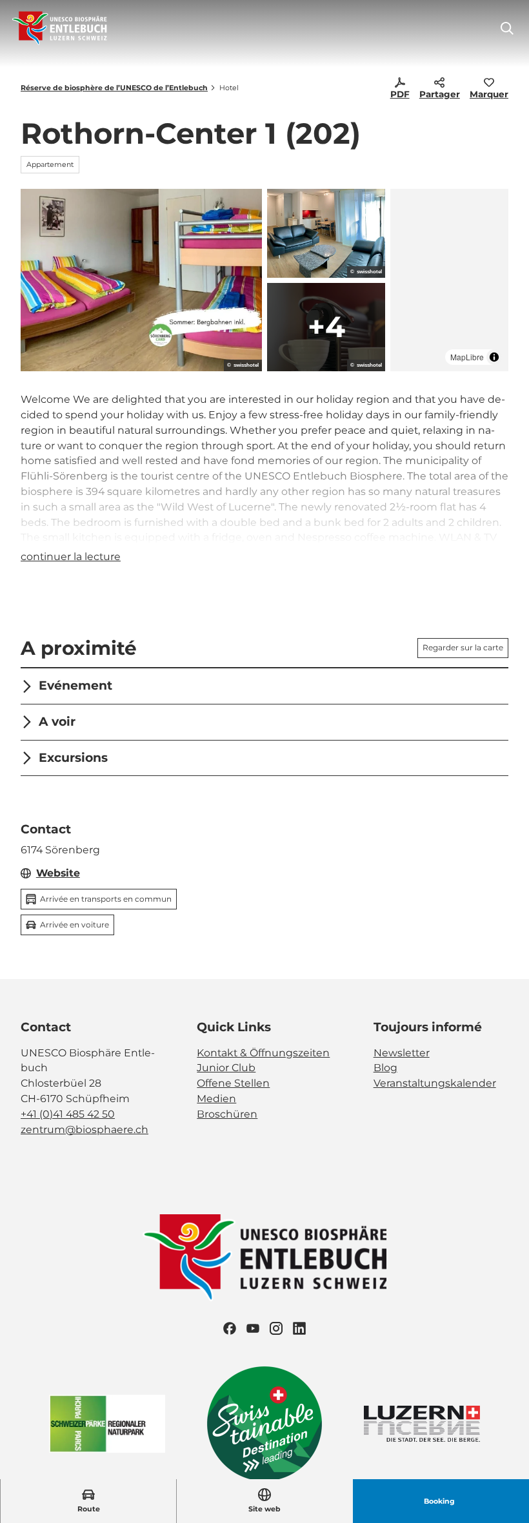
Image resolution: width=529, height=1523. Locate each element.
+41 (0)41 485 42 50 (68, 1114)
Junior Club (226, 1068)
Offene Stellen (233, 1083)
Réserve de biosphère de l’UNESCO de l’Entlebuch (114, 87)
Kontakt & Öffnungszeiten (263, 1053)
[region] (449, 280)
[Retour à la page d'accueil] (59, 28)
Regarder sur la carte (463, 647)
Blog (385, 1068)
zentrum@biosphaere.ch (84, 1129)
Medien (216, 1098)
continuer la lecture (71, 556)
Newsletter (402, 1053)
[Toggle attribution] (494, 357)
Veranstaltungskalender (435, 1083)
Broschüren (227, 1114)
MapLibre (467, 356)
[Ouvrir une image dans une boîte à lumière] (141, 280)
